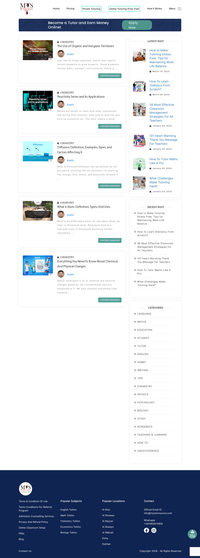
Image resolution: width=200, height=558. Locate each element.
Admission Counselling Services (36, 516)
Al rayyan (107, 521)
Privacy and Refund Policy (33, 521)
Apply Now (133, 25)
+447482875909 (153, 523)
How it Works (154, 8)
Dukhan (106, 543)
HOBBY (141, 362)
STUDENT (143, 337)
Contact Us (25, 550)
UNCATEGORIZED (148, 450)
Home (56, 8)
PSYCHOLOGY (146, 402)
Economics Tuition (70, 526)
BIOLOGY (142, 410)
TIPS (140, 378)
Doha (105, 538)
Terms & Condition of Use (33, 501)
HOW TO (142, 442)
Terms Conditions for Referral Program (35, 508)
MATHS (141, 321)
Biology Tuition (68, 532)
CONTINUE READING (110, 75)
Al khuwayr (108, 515)
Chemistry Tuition (70, 521)
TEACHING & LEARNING (152, 434)
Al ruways (108, 526)
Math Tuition (67, 515)
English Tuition (68, 509)
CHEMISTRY (67, 42)
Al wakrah (107, 532)
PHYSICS (142, 394)
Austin (70, 54)
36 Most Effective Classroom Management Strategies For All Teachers (155, 247)
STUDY (141, 418)
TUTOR (141, 345)
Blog (21, 539)
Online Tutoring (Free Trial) (124, 8)
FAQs (21, 533)
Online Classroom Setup (32, 527)
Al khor (106, 509)
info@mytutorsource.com (158, 513)
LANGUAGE (144, 313)
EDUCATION (144, 329)
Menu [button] (172, 8)
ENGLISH (142, 354)
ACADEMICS (144, 426)
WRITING (142, 370)
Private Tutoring (91, 8)
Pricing (70, 8)
